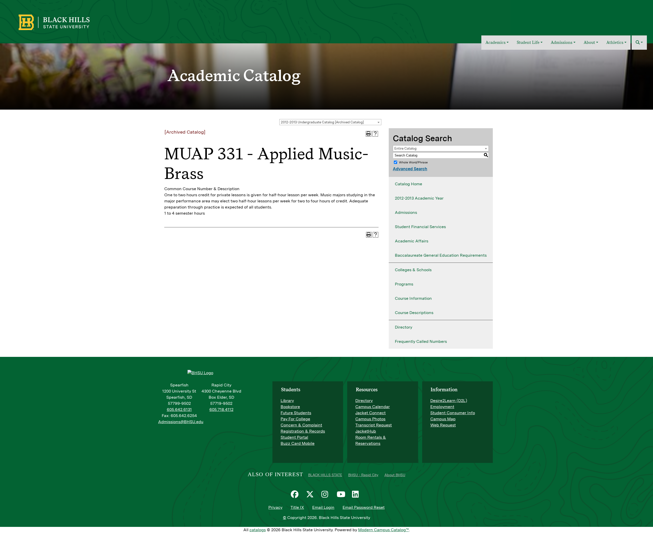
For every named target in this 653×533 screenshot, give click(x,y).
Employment (442, 406)
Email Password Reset (364, 507)
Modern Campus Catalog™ (383, 529)
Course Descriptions (414, 312)
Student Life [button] (528, 42)
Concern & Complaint (301, 425)
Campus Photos (370, 419)
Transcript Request (373, 425)
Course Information (413, 298)
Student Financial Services (420, 226)
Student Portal (294, 437)
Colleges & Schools (413, 269)
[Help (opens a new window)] (375, 134)
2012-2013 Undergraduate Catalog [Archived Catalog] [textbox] (322, 122)
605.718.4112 (221, 409)
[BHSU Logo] (65, 21)
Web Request (443, 425)
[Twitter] (311, 494)
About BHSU (394, 475)
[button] (639, 42)
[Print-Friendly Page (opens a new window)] (368, 134)
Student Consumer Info (452, 412)
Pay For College (295, 419)
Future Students (296, 412)
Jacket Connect (370, 412)
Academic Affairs (411, 241)
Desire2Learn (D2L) (448, 400)
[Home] (474, 42)
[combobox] (330, 122)
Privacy (275, 507)
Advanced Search (410, 168)
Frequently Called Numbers (421, 341)
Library (287, 400)
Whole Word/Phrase (413, 162)
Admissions (406, 212)
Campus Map (443, 419)
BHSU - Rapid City (363, 475)
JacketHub (365, 431)
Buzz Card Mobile (298, 443)
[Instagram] (326, 494)
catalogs (257, 529)
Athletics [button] (614, 42)
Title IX (297, 507)
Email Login (323, 507)
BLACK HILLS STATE (325, 475)
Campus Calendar (372, 406)
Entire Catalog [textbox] (405, 148)
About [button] (589, 42)
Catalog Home (408, 183)
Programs (404, 284)
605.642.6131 (179, 409)
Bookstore (290, 406)
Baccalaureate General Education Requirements (441, 255)
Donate (638, 18)
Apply (620, 18)
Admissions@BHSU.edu (180, 421)
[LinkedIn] (357, 494)
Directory (403, 327)
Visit (605, 18)
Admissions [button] (561, 42)
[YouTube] (342, 494)
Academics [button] (495, 42)
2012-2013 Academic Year (419, 198)
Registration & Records (303, 431)
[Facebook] (296, 494)
